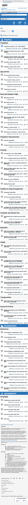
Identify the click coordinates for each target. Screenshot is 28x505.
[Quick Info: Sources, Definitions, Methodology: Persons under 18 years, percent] (2, 80)
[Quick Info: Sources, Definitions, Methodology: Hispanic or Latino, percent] (2, 127)
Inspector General (4, 488)
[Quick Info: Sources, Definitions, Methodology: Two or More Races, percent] (2, 122)
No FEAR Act (3, 489)
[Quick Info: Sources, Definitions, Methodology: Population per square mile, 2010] (2, 405)
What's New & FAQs (22, 8)
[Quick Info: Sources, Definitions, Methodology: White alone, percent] (2, 97)
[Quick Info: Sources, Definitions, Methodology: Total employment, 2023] (2, 337)
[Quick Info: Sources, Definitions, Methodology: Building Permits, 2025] (2, 184)
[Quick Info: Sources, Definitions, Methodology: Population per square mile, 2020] (2, 400)
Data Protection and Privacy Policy (7, 483)
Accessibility (3, 485)
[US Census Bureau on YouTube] (19, 478)
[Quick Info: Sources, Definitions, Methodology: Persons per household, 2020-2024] (2, 197)
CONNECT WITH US (5, 478)
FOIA (2, 486)
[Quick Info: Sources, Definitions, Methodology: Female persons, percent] (2, 89)
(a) (15, 102)
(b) (19, 127)
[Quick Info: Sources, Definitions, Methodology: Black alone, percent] (2, 102)
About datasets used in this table (7, 424)
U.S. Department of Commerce (7, 491)
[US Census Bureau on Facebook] (11, 478)
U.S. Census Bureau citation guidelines (12, 441)
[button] (14, 23)
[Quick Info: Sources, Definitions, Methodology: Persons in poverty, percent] (2, 321)
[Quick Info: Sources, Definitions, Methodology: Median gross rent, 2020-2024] (2, 179)
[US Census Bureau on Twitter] (14, 478)
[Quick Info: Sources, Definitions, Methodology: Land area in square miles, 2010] (2, 414)
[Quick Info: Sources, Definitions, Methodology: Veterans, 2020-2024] (2, 140)
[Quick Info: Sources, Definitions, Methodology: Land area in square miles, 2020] (2, 409)
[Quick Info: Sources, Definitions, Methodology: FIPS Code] (2, 419)
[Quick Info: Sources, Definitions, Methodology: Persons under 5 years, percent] (2, 75)
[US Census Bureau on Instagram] (22, 478)
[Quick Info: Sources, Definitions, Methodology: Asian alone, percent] (2, 112)
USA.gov (3, 492)
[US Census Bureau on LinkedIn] (16, 478)
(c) (12, 272)
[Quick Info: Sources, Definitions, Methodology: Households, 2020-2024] (2, 192)
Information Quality (5, 480)
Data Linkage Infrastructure (6, 482)
